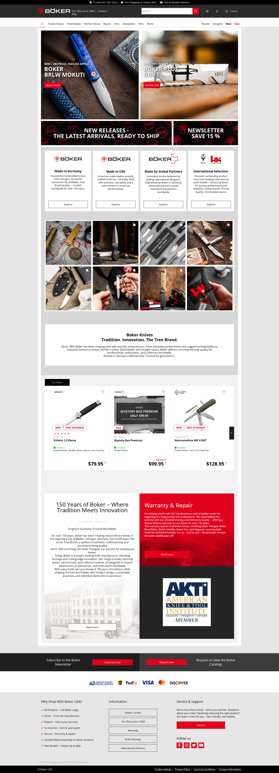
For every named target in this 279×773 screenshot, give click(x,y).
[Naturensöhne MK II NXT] (200, 410)
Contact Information (230, 769)
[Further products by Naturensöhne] (180, 392)
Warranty (133, 730)
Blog (74, 14)
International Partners (133, 748)
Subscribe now (112, 662)
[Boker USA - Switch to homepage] (54, 11)
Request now (166, 662)
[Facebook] (180, 744)
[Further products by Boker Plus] (59, 392)
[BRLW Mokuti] (67, 75)
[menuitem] (83, 11)
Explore (68, 204)
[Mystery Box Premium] (139, 410)
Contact (201, 725)
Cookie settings (163, 769)
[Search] (195, 11)
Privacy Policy (182, 769)
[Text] (106, 133)
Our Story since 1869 (83, 11)
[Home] (42, 24)
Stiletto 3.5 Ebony (65, 440)
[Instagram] (187, 744)
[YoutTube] (201, 744)
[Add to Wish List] (103, 391)
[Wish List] (207, 11)
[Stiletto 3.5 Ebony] (79, 410)
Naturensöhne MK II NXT (191, 440)
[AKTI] (186, 602)
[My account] (217, 11)
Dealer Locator (133, 712)
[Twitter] (194, 744)
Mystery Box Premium (128, 440)
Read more (92, 627)
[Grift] (167, 75)
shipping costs (58, 762)
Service (102, 11)
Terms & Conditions (205, 769)
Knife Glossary (133, 739)
